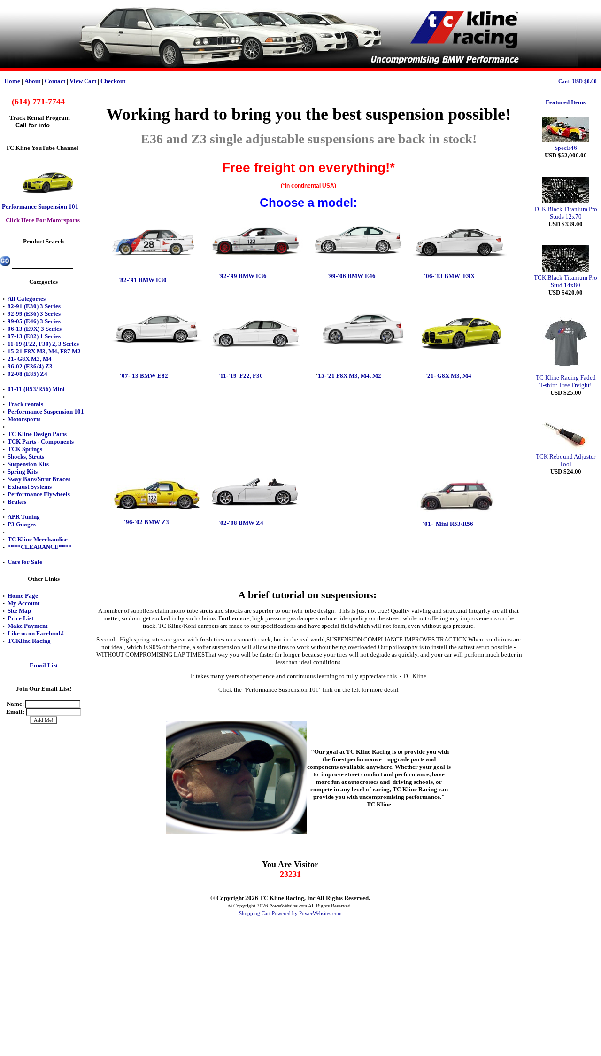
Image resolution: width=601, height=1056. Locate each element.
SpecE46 (566, 147)
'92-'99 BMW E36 (242, 276)
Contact (55, 81)
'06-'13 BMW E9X (449, 276)
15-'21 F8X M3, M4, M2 (349, 375)
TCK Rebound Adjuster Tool (565, 460)
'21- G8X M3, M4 (447, 375)
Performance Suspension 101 (40, 206)
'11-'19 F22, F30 (240, 375)
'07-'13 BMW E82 (144, 375)
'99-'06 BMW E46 (351, 276)
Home (12, 81)
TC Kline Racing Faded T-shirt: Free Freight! (566, 381)
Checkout (112, 81)
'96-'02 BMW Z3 (146, 521)
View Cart (82, 81)
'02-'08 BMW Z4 (240, 522)
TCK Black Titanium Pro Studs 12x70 (565, 212)
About (32, 81)
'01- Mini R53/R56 (448, 523)
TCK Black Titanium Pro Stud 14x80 (565, 281)
